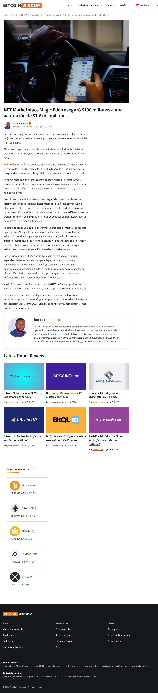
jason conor (12, 402)
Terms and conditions (119, 635)
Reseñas (123, 5)
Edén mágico (11, 165)
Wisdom (18, 614)
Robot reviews (63, 635)
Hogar (69, 5)
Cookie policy (114, 641)
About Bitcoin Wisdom (14, 629)
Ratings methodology (13, 647)
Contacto (7, 635)
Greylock (28, 134)
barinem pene (45, 320)
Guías (109, 5)
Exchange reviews (64, 641)
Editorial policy (10, 641)
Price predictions (64, 629)
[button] (156, 6)
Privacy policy (114, 629)
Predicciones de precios (88, 5)
